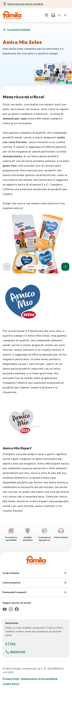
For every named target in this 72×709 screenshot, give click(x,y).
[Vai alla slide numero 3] (40, 266)
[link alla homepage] (14, 15)
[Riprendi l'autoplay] (43, 266)
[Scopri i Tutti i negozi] (47, 15)
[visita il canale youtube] (5, 609)
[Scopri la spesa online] (53, 15)
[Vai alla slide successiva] (65, 267)
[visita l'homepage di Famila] (36, 560)
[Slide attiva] (30, 266)
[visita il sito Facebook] (17, 609)
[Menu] (65, 15)
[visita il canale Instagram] (11, 609)
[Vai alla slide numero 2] (36, 266)
